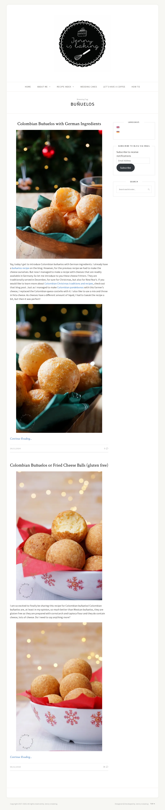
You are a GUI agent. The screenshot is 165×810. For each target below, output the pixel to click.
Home (28, 86)
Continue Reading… (21, 439)
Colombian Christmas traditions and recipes (68, 283)
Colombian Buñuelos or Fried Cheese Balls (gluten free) (59, 465)
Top (152, 804)
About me (42, 86)
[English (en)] (118, 127)
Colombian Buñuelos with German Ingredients (59, 124)
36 (104, 766)
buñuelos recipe (20, 268)
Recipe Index (64, 86)
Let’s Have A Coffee (114, 86)
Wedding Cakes (88, 86)
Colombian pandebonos (70, 287)
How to (136, 86)
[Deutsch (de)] (118, 132)
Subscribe (125, 167)
